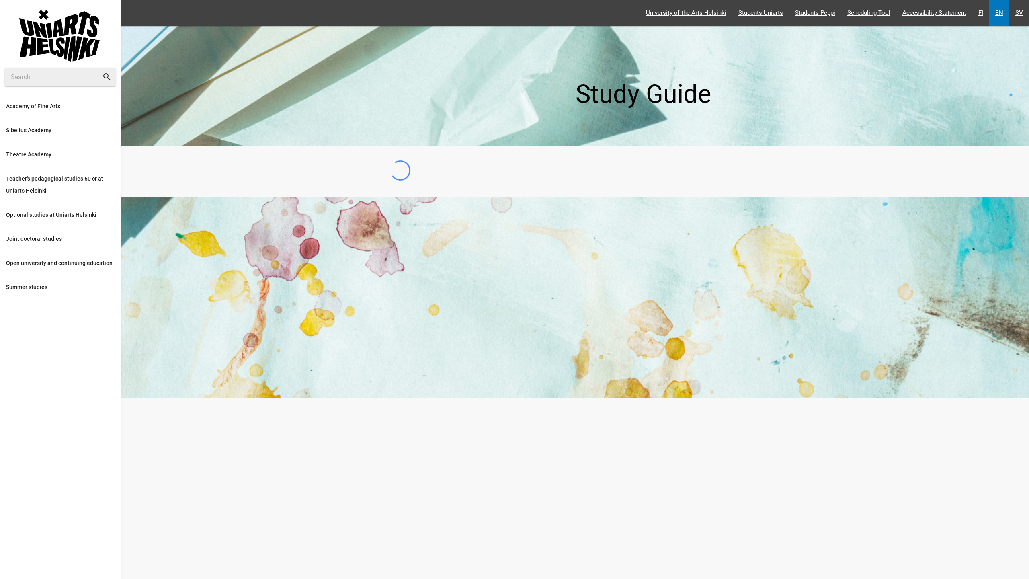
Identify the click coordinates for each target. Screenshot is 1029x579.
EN (999, 12)
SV (1019, 12)
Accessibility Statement (934, 12)
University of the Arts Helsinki (686, 12)
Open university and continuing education (59, 263)
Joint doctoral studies (34, 239)
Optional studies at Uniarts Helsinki (51, 214)
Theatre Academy (28, 154)
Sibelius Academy (28, 130)
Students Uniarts (760, 12)
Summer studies (26, 287)
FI (980, 12)
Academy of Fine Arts (33, 106)
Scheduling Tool (868, 12)
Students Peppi (815, 12)
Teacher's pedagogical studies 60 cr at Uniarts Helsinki (54, 184)
